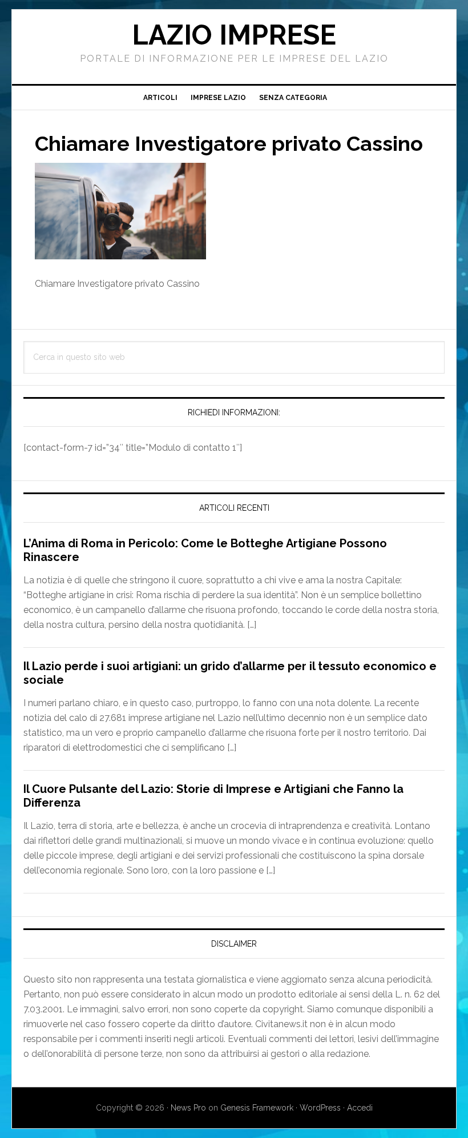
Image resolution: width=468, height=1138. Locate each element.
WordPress (320, 1107)
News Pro (188, 1107)
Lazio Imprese (234, 35)
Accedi (360, 1107)
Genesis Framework (256, 1107)
